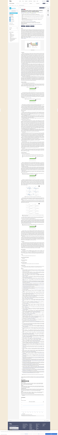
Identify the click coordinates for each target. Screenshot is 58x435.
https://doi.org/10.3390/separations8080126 (31, 21)
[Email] (21, 381)
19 (21, 72)
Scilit (37, 273)
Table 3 (22, 154)
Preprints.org (37, 426)
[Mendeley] (28, 381)
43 (21, 221)
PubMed (35, 351)
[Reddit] (27, 381)
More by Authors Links (11, 24)
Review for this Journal (13, 11)
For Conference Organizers (32, 429)
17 (34, 70)
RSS (44, 420)
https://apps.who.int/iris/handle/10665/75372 (28, 365)
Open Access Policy (25, 426)
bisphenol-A (37, 37)
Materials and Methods (12, 34)
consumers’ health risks (23, 38)
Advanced (47, 3)
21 (34, 142)
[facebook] (25, 381)
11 (21, 64)
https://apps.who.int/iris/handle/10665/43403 (34, 321)
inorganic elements (31, 37)
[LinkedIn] (24, 381)
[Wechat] (26, 381)
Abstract (10, 33)
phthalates (34, 37)
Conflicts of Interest (11, 40)
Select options (11, 427)
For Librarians (30, 427)
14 (23, 64)
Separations (13, 5)
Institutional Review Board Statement (13, 38)
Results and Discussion (12, 35)
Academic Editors (11, 16)
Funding (10, 37)
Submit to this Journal (14, 10)
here (24, 395)
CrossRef (36, 273)
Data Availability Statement (12, 39)
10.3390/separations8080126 (21, 5)
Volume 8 (15, 5)
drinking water (42, 37)
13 (22, 64)
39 (32, 168)
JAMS (36, 429)
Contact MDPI (24, 427)
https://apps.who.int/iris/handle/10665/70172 (28, 363)
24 (24, 74)
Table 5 (25, 230)
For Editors (30, 426)
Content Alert (47, 420)
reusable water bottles (26, 37)
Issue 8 (17, 5)
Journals (10, 5)
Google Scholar (32, 273)
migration (39, 37)
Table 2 (32, 106)
